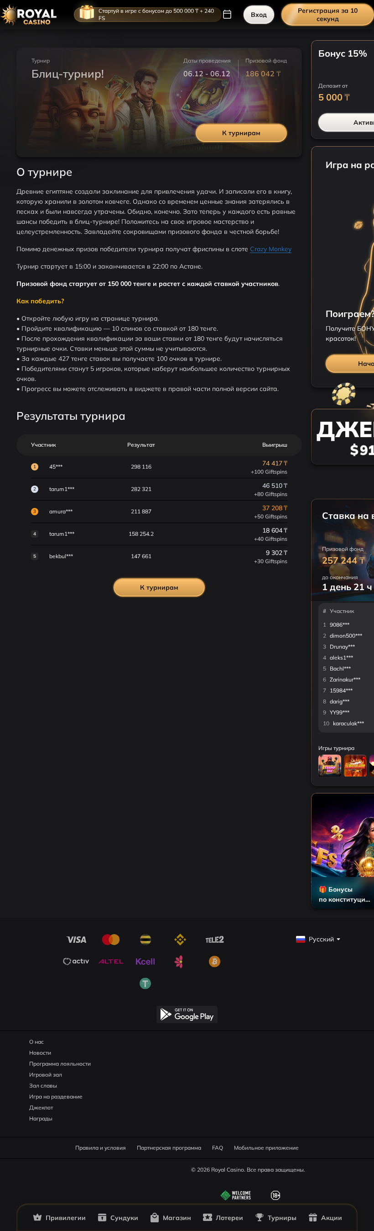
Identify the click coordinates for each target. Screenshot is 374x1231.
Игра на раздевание (56, 1096)
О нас (36, 1041)
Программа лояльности (60, 1063)
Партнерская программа (169, 1147)
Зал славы (43, 1085)
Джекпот (41, 1107)
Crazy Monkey (270, 249)
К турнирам (241, 133)
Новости (40, 1052)
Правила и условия (100, 1147)
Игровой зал (45, 1074)
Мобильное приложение (266, 1147)
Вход (259, 15)
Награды (40, 1118)
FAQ (217, 1147)
